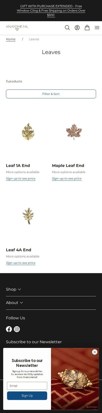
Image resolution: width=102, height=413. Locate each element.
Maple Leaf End (68, 165)
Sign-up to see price (20, 178)
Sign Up (27, 395)
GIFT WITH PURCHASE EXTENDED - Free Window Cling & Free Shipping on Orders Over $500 (51, 10)
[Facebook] (9, 330)
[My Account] (77, 28)
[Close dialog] (95, 352)
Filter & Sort (51, 94)
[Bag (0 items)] (87, 28)
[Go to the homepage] (17, 28)
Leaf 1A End (18, 165)
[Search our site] (67, 28)
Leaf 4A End (18, 250)
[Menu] (97, 28)
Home (10, 39)
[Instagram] (17, 330)
